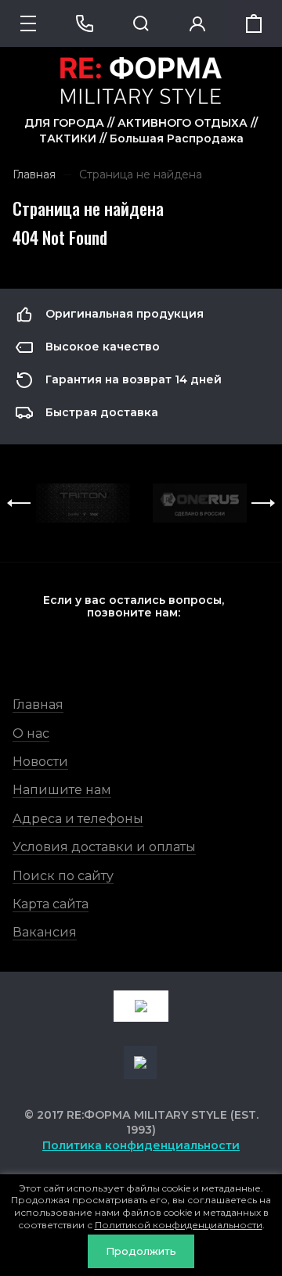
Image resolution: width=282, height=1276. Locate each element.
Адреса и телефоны (78, 818)
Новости (40, 761)
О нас (31, 733)
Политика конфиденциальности (141, 1145)
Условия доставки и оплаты (104, 846)
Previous (19, 503)
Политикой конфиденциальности (178, 1225)
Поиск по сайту (63, 875)
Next (263, 503)
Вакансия (45, 932)
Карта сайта (51, 904)
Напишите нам (62, 789)
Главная (38, 704)
